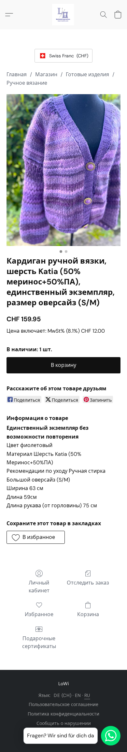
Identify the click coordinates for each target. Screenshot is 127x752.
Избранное (39, 614)
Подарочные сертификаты (39, 642)
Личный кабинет (39, 586)
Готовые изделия (87, 74)
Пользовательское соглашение (63, 704)
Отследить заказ (88, 582)
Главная (17, 74)
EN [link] (78, 695)
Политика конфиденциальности (63, 714)
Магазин (46, 74)
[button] (63, 14)
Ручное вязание (27, 83)
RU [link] (87, 695)
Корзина (88, 614)
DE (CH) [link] (63, 695)
